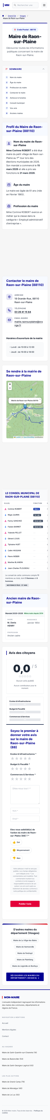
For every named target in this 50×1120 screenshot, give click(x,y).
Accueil (5, 1023)
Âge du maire (13, 82)
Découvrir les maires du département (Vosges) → (25, 976)
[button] (25, 407)
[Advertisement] (25, 253)
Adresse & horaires (16, 98)
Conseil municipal (15, 103)
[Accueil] (3, 16)
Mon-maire (11, 997)
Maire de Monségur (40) (12, 1088)
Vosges (23, 16)
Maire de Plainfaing (25, 959)
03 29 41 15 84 (22, 312)
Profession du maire (16, 87)
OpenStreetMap (28, 437)
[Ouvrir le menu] (44, 5)
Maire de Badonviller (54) (12, 1059)
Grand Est (12, 16)
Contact (5, 1036)
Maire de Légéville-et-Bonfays (25, 966)
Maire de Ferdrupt (25, 953)
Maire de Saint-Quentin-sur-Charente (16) (19, 1052)
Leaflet (18, 437)
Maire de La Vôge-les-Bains (25, 940)
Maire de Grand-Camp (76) (13, 1082)
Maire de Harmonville (25, 947)
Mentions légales (9, 1030)
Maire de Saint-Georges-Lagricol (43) (17, 1065)
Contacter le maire (15, 93)
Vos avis (11, 108)
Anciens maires (14, 113)
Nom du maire (14, 77)
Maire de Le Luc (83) (11, 1095)
